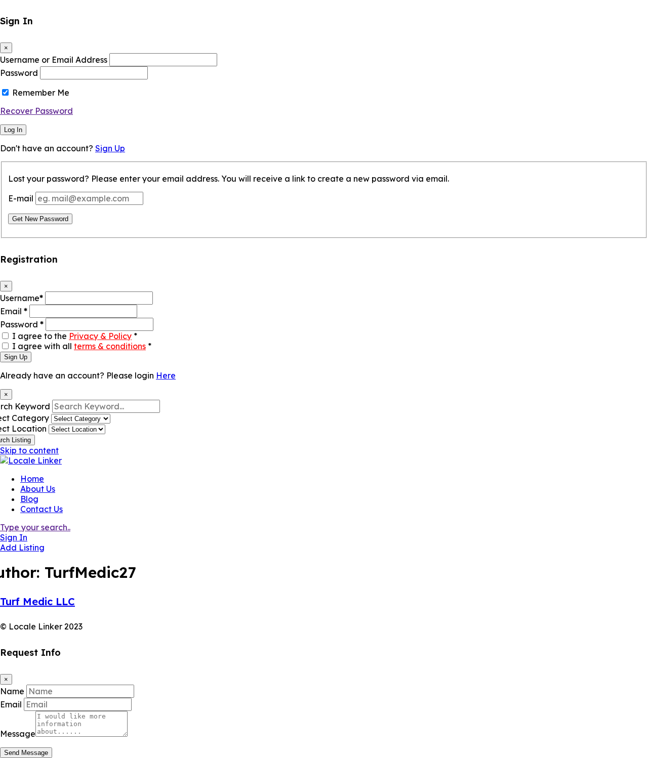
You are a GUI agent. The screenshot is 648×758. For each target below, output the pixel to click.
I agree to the (74, 336)
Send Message (26, 752)
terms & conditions (110, 346)
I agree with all (81, 346)
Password (19, 73)
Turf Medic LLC (37, 601)
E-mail (20, 198)
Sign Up (110, 148)
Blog (29, 499)
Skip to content (29, 450)
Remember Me (40, 93)
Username (21, 298)
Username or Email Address (53, 60)
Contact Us (41, 509)
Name (12, 691)
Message (17, 734)
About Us (37, 489)
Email (13, 311)
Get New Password (40, 219)
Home (32, 479)
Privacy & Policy (100, 336)
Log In (13, 130)
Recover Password (36, 111)
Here (166, 375)
